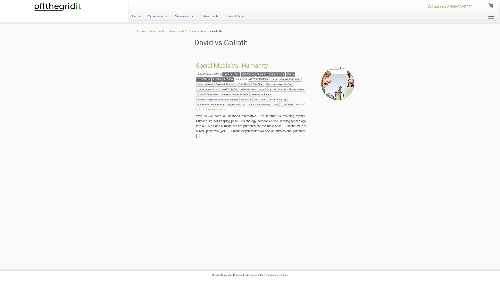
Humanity (261, 74)
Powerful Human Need (208, 94)
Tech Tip (217, 79)
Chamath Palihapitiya (290, 79)
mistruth (262, 89)
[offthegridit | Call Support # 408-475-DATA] (57, 6)
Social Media (204, 79)
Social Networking (278, 99)
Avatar (274, 79)
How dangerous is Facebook (279, 84)
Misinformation (248, 89)
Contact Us (233, 16)
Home (136, 16)
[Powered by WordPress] (247, 274)
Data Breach (248, 74)
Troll (276, 104)
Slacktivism (246, 99)
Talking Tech (209, 16)
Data (237, 74)
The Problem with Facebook (211, 104)
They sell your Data (236, 104)
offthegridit (225, 275)
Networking (183, 16)
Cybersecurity (157, 16)
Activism (228, 74)
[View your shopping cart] (491, 5)
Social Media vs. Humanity (232, 65)
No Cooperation (296, 89)
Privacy (290, 74)
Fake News (258, 84)
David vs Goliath (205, 84)
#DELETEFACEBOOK (258, 79)
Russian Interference (261, 94)
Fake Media (244, 84)
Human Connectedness (208, 89)
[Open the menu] (491, 17)
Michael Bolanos (216, 109)
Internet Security (276, 74)
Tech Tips (228, 79)
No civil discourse (277, 89)
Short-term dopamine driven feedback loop (218, 99)
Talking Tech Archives (181, 31)
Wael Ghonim (287, 104)
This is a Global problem (259, 104)
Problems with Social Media (235, 94)
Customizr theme (279, 275)
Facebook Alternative (226, 84)
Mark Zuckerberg (230, 89)
